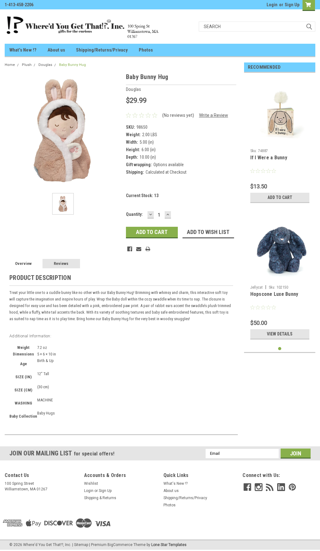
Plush (27, 65)
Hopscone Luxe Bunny (274, 294)
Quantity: (134, 214)
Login (272, 4)
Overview (23, 263)
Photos (146, 50)
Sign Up (292, 4)
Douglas (45, 65)
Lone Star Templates (169, 545)
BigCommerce (120, 545)
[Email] (138, 248)
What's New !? (23, 50)
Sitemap (81, 545)
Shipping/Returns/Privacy (102, 50)
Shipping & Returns (100, 498)
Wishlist (91, 483)
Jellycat (256, 287)
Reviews (61, 263)
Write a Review (213, 115)
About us (56, 50)
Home (10, 65)
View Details (279, 333)
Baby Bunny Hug (72, 65)
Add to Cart (280, 197)
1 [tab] (280, 348)
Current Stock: (142, 195)
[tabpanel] (279, 142)
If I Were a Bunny (268, 158)
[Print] (147, 248)
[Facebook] (129, 248)
